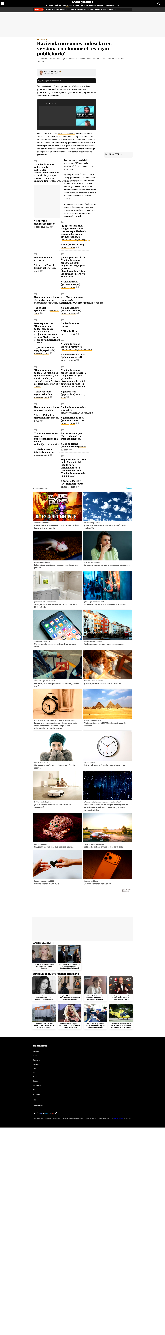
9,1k (52, 1113)
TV (87, 5)
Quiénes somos (38, 1118)
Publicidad (56, 1118)
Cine (83, 5)
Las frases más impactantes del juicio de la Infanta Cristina (44, 966)
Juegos (100, 5)
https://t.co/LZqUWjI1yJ (63, 180)
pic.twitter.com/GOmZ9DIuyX (50, 302)
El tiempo (36, 1094)
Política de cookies (90, 1118)
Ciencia (76, 5)
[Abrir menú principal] (2, 3)
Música (92, 5)
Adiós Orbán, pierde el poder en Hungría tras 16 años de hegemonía (95, 1025)
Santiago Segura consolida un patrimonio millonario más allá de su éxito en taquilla (121, 997)
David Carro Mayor (52, 71)
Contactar (65, 1118)
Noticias (49, 5)
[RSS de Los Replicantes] (35, 1113)
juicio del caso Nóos (66, 133)
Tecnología (110, 5)
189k (40, 1113)
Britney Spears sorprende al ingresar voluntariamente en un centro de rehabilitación (69, 1025)
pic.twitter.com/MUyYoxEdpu (77, 412)
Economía (67, 5)
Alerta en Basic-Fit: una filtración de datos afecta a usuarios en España (44, 1025)
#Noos (37, 386)
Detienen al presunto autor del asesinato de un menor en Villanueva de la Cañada (121, 1025)
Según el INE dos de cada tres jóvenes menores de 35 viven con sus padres (70, 997)
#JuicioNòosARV (50, 444)
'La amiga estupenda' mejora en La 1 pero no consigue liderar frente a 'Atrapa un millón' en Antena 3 (75, 9)
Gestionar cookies (103, 1118)
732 (58, 1113)
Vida (118, 5)
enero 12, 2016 (41, 226)
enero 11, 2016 (68, 247)
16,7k (47, 1113)
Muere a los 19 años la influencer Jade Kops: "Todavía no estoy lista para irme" (44, 997)
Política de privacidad (76, 1118)
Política (57, 5)
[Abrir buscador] (158, 3)
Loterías (36, 1100)
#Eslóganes (97, 302)
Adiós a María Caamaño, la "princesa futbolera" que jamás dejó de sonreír (95, 997)
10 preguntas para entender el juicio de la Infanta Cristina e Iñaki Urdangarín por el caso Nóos (69, 966)
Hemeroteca (38, 1105)
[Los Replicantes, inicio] (82, 2)
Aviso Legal (48, 1118)
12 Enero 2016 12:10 (50, 74)
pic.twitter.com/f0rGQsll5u (75, 239)
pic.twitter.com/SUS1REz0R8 (76, 349)
